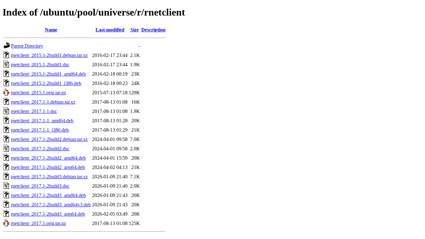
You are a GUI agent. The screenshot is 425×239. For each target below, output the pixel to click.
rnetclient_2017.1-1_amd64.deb (42, 120)
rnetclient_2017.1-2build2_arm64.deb (48, 167)
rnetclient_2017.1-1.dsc (34, 111)
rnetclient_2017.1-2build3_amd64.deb (48, 195)
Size (134, 29)
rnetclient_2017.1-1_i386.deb (40, 130)
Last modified (110, 29)
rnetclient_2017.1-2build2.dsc (40, 148)
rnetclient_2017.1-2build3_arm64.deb (48, 214)
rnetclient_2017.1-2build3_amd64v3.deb (51, 204)
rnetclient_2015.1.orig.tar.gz (38, 92)
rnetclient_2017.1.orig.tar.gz (38, 223)
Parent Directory (27, 46)
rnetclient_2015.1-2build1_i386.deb (46, 83)
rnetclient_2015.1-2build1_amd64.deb (48, 74)
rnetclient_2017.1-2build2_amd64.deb (48, 158)
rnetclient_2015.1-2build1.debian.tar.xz (49, 55)
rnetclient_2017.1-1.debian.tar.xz (43, 102)
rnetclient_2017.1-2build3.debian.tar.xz (49, 176)
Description (153, 29)
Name (51, 29)
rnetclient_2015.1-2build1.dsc (40, 64)
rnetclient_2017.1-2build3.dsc (40, 186)
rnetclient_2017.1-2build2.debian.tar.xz (49, 139)
